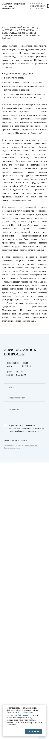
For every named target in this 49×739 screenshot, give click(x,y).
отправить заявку (15, 440)
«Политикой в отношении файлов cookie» (21, 713)
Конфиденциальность (32, 445)
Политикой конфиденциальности (24, 431)
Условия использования (12, 448)
